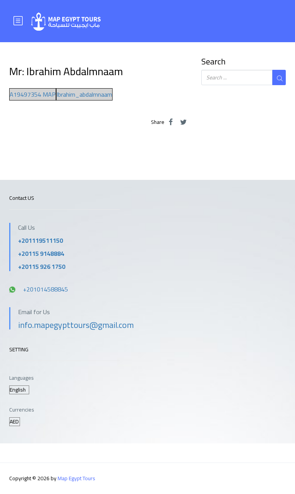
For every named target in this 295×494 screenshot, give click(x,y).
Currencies (21, 410)
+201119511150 (40, 240)
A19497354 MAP (33, 94)
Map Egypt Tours (76, 478)
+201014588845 (45, 289)
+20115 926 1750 (41, 266)
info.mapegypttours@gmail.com (76, 325)
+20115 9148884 (41, 253)
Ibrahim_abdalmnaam (84, 94)
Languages (21, 378)
